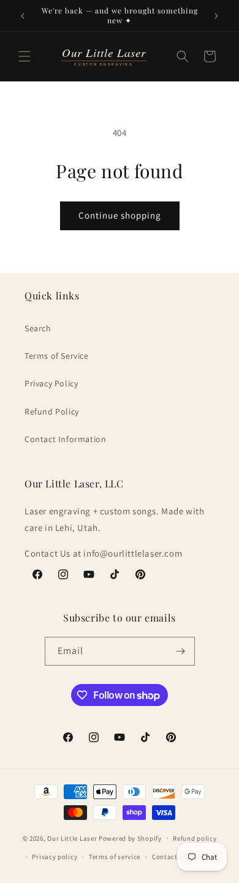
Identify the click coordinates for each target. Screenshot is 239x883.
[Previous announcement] (22, 15)
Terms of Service (57, 355)
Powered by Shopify (130, 837)
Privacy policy (54, 856)
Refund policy (194, 838)
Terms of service (114, 856)
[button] (24, 56)
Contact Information (65, 439)
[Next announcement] (216, 15)
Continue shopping (119, 215)
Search (38, 328)
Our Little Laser (72, 837)
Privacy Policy (51, 383)
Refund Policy (52, 411)
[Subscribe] (180, 651)
